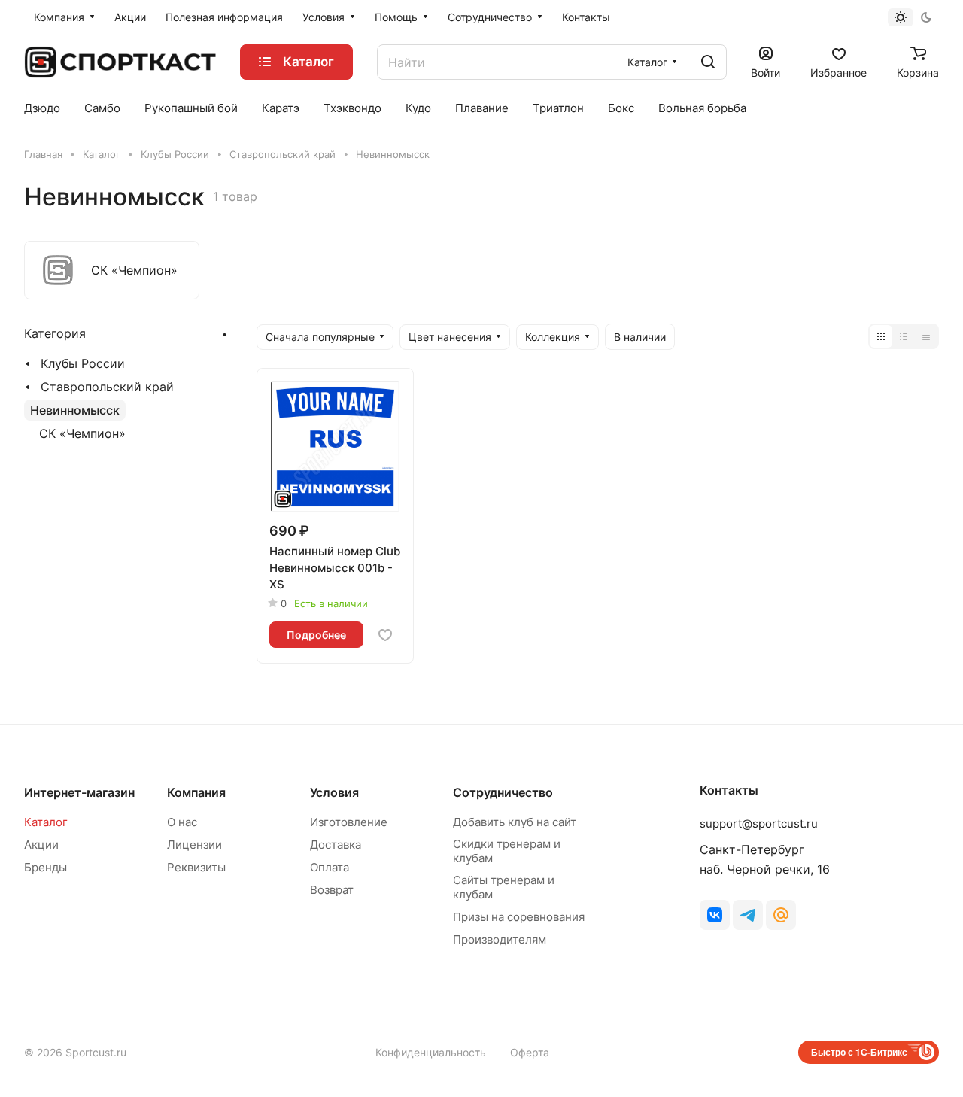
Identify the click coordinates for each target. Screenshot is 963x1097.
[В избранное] (385, 635)
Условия (334, 792)
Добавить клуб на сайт (514, 822)
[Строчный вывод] (903, 336)
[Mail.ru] (781, 915)
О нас (182, 822)
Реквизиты (196, 867)
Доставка (335, 844)
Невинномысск (75, 410)
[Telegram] (748, 915)
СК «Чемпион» (82, 433)
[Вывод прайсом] (926, 336)
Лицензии (194, 844)
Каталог (46, 822)
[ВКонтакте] (715, 915)
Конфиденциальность (430, 1052)
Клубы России (83, 363)
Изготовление (348, 822)
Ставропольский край (107, 386)
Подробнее (316, 634)
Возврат (332, 890)
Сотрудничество (503, 792)
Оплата (329, 867)
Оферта (529, 1052)
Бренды (45, 867)
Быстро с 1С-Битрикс (859, 1052)
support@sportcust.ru (759, 823)
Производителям (499, 939)
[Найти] (708, 62)
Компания (196, 792)
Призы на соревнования (519, 917)
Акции (41, 844)
